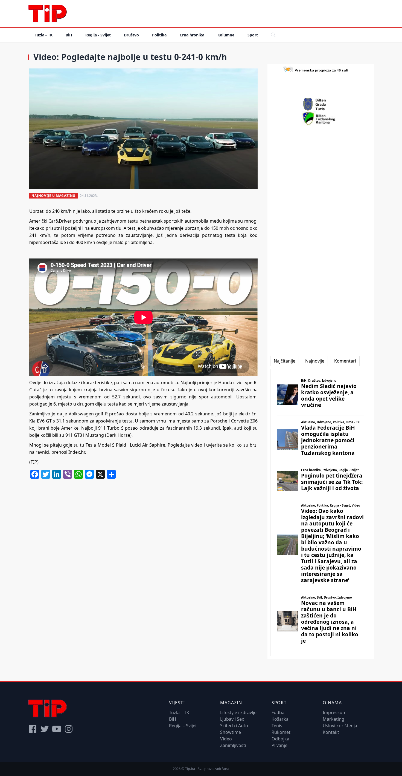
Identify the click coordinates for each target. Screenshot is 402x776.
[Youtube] (56, 729)
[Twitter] (44, 729)
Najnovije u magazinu (53, 195)
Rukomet (281, 732)
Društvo (131, 35)
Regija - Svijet (98, 35)
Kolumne (225, 35)
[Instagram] (68, 729)
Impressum (334, 712)
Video (226, 739)
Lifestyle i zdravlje (238, 712)
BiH (69, 35)
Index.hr (76, 452)
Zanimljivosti (233, 745)
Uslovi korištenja (340, 726)
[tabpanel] (320, 513)
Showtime (230, 732)
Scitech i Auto (234, 726)
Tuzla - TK (44, 35)
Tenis (277, 726)
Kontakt (331, 732)
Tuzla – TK (179, 712)
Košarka (280, 719)
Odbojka (280, 739)
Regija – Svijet (183, 726)
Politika (159, 35)
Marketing (333, 719)
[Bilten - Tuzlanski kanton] (320, 118)
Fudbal (279, 712)
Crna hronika (192, 35)
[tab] (284, 361)
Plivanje (279, 745)
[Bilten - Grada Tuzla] (320, 104)
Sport (252, 35)
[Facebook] (32, 729)
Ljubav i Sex (232, 719)
